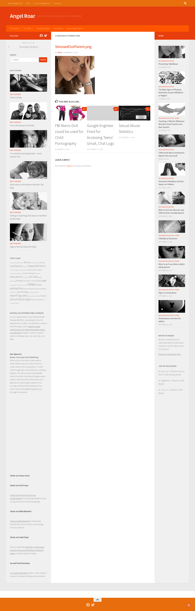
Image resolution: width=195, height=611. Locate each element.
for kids (33, 277)
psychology (22, 291)
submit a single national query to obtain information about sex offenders (27, 329)
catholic (24, 266)
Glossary (57, 3)
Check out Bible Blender (19, 521)
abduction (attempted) (16, 263)
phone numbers (29, 289)
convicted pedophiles (16, 273)
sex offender (41, 296)
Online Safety (16, 97)
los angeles (13, 285)
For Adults (14, 28)
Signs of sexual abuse (167, 292)
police (37, 289)
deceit (25, 273)
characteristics (36, 266)
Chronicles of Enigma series (34, 376)
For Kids (27, 28)
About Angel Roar (15, 3)
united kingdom (14, 303)
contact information (34, 270)
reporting (15, 295)
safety (25, 295)
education (16, 277)
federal (27, 277)
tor (44, 300)
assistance (16, 266)
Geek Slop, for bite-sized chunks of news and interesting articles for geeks (27, 550)
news (31, 284)
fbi (23, 277)
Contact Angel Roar (42, 3)
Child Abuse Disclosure (168, 238)
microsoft (24, 285)
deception (32, 273)
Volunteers (58, 28)
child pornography (15, 270)
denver (38, 273)
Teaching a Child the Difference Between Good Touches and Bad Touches (171, 124)
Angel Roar (22, 15)
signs (28, 299)
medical (19, 285)
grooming (13, 281)
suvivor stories (37, 299)
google (40, 277)
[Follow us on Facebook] (41, 35)
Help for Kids (15, 94)
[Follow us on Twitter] (45, 35)
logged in (70, 165)
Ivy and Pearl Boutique (19, 573)
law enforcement (29, 281)
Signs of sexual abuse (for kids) (23, 246)
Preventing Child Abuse (168, 64)
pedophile (16, 288)
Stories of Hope (43, 28)
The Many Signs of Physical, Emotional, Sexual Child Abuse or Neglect (171, 92)
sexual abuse (17, 299)
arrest (42, 262)
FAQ (28, 3)
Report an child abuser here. (170, 354)
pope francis (13, 292)
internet (19, 280)
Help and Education (166, 61)
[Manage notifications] (189, 605)
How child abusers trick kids (22, 125)
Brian (59, 52)
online (39, 284)
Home (177, 118)
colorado (23, 270)
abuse (27, 262)
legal (44, 280)
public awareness (34, 292)
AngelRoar (165, 380)
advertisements (35, 263)
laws (39, 280)
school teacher (32, 296)
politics (43, 289)
